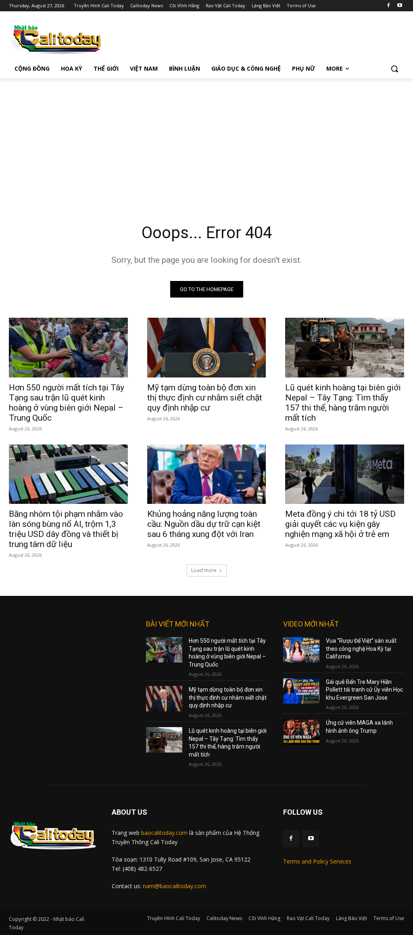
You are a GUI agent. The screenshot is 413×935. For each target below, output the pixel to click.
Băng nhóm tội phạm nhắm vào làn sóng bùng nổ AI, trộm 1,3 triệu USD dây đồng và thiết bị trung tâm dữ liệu (66, 529)
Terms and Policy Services (317, 861)
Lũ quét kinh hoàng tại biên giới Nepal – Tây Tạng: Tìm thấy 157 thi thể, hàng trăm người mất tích (343, 403)
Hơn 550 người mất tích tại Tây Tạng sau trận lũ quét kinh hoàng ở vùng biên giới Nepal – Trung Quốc (66, 403)
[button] (394, 68)
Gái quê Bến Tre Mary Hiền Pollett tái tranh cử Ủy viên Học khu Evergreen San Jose (364, 690)
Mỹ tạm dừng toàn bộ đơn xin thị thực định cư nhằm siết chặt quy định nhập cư (204, 398)
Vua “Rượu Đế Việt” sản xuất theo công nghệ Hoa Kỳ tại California (361, 648)
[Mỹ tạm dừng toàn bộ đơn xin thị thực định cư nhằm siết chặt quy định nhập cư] (206, 347)
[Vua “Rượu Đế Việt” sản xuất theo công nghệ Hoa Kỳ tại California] (301, 649)
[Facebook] (388, 5)
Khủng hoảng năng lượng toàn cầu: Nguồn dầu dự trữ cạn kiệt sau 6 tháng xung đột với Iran (204, 524)
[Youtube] (399, 5)
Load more (204, 570)
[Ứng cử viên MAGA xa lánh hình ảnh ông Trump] (301, 731)
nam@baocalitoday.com (174, 886)
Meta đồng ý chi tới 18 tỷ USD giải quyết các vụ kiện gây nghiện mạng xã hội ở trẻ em (340, 524)
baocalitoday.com (164, 832)
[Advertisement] (206, 138)
